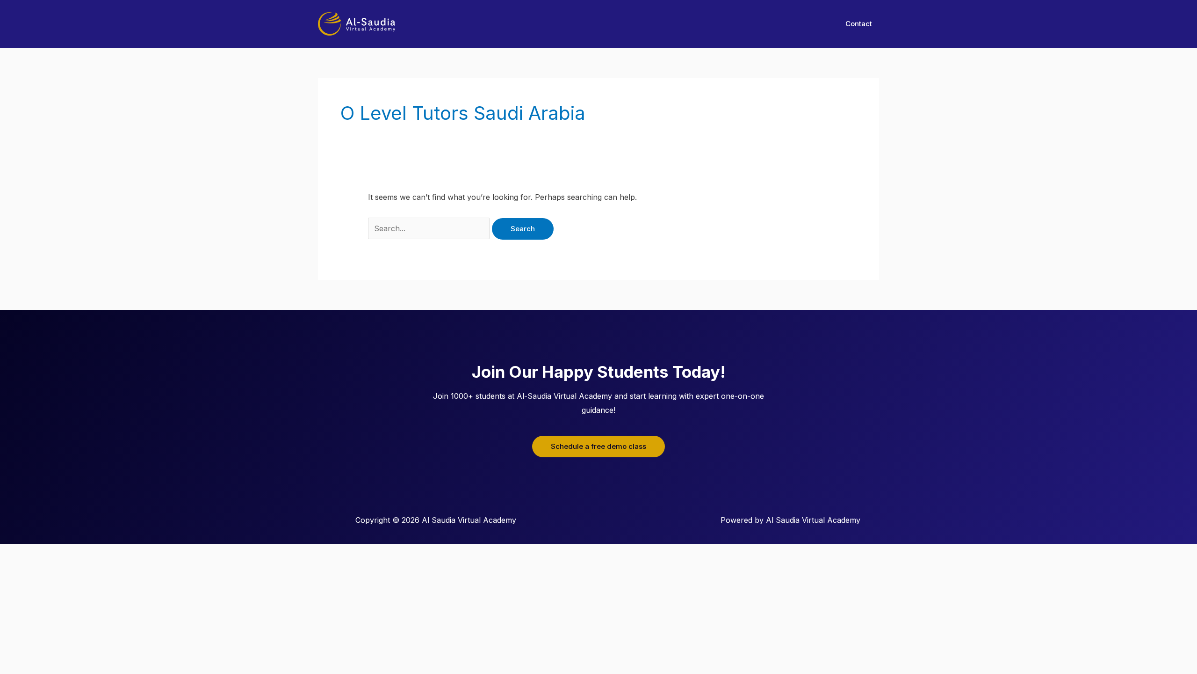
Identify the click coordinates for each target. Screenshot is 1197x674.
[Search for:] (430, 228)
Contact (858, 23)
